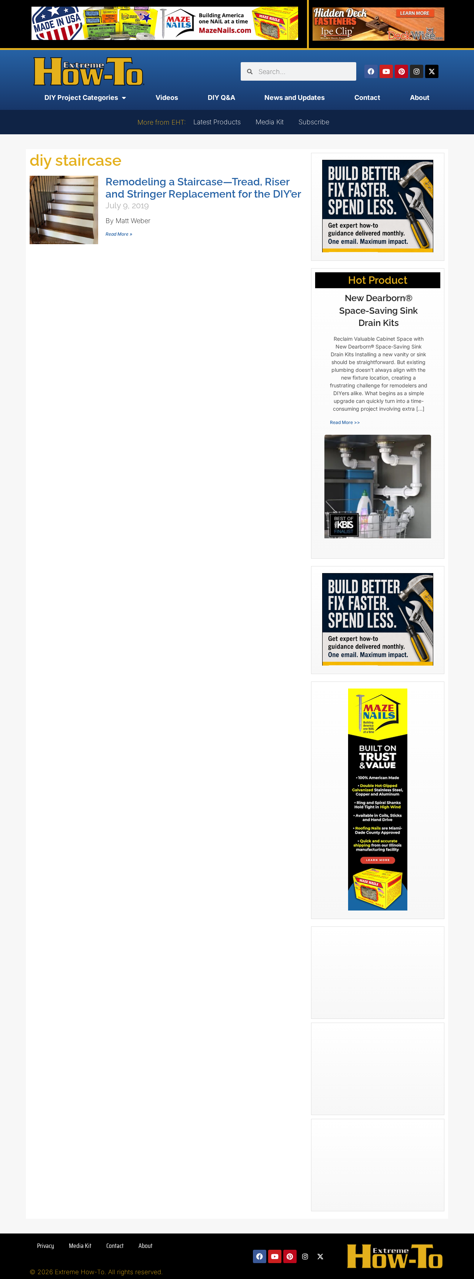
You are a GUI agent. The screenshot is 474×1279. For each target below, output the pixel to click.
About (420, 97)
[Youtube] (386, 71)
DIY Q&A (221, 97)
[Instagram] (416, 71)
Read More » (119, 234)
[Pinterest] (401, 71)
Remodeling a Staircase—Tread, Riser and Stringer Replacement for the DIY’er (203, 188)
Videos (167, 97)
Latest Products (217, 122)
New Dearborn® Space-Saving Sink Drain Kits (378, 310)
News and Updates (294, 97)
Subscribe (313, 122)
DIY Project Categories (81, 97)
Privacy (45, 1246)
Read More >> (345, 422)
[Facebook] (371, 71)
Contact (367, 97)
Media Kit (270, 122)
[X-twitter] (431, 71)
